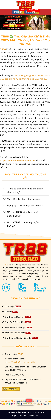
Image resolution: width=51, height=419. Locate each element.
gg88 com (34, 75)
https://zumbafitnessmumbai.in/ (17, 160)
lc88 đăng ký (6, 78)
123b (32, 78)
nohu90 (43, 78)
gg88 (26, 75)
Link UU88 (18, 75)
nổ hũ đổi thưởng (21, 78)
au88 (37, 78)
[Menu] (3, 4)
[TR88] (25, 4)
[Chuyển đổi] (4, 189)
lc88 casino (44, 75)
